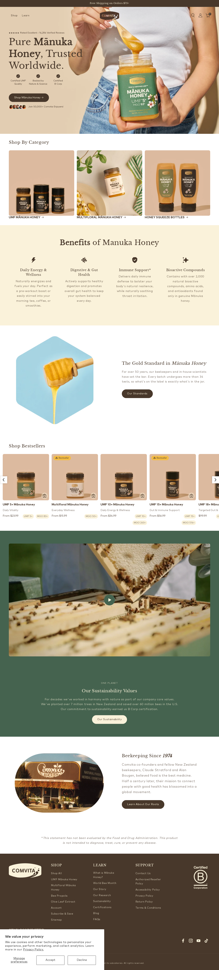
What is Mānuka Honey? (103, 875)
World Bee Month (104, 883)
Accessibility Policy (147, 890)
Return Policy (144, 902)
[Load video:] (109, 600)
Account (56, 908)
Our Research (102, 895)
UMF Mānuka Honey (64, 879)
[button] (14, 15)
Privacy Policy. (33, 949)
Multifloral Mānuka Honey (70, 504)
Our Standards (137, 393)
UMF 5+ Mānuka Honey (19, 504)
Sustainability (102, 901)
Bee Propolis (59, 896)
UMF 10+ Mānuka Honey (117, 504)
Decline (82, 960)
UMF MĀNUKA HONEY (24, 217)
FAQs (96, 919)
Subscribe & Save (62, 914)
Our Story (99, 889)
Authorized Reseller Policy (148, 881)
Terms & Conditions (148, 908)
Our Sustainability (109, 719)
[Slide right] (215, 479)
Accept (50, 960)
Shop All (56, 873)
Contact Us (143, 873)
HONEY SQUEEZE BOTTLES (165, 217)
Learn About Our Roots (143, 804)
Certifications (102, 907)
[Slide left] (3, 479)
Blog (96, 913)
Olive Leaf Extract (63, 902)
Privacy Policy (144, 896)
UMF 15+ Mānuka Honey (166, 504)
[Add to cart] (44, 496)
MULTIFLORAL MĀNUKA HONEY (99, 217)
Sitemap (56, 920)
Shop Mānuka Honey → (29, 97)
